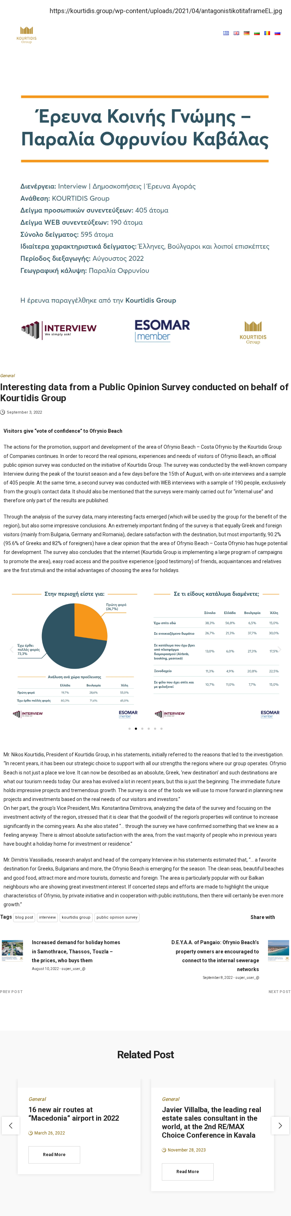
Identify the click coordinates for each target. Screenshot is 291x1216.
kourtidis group (76, 917)
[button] (216, 32)
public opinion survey (117, 917)
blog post (24, 917)
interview (47, 917)
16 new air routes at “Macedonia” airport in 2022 (73, 1113)
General (7, 375)
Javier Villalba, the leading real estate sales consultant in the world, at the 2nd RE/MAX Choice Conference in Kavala (211, 1122)
